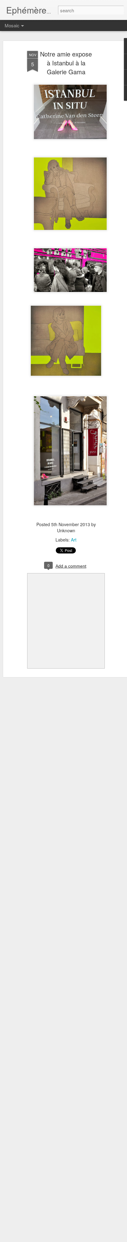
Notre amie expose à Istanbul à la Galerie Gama (66, 62)
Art (73, 540)
